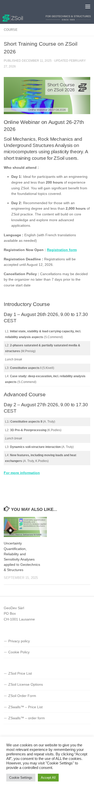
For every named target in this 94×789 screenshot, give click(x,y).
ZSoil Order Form (22, 696)
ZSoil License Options (25, 684)
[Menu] (87, 6)
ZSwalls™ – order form (26, 718)
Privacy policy (19, 641)
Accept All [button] (48, 777)
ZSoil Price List (20, 673)
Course (11, 30)
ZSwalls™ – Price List (25, 707)
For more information (22, 473)
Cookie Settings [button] (20, 777)
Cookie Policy (19, 652)
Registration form (62, 250)
